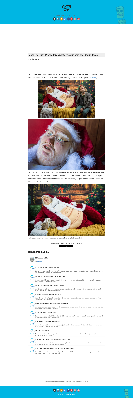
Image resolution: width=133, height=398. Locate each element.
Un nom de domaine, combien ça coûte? (47, 267)
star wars (92, 78)
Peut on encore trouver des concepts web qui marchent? (52, 303)
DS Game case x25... (41, 258)
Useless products (70, 394)
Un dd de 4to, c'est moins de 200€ (45, 312)
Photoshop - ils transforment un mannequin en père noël (52, 339)
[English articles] (78, 20)
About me (60, 394)
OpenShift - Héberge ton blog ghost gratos (48, 294)
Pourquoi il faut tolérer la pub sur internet (47, 321)
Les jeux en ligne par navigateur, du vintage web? (50, 276)
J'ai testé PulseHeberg (42, 330)
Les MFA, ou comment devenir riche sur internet (49, 285)
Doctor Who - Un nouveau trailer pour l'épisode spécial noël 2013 (54, 348)
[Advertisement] (66, 38)
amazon (39, 261)
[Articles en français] (75, 20)
